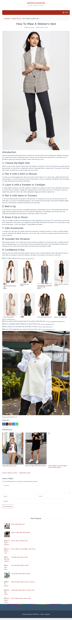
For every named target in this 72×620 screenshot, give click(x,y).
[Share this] (3, 424)
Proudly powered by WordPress (30, 614)
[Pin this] (10, 424)
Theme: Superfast (45, 614)
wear (24, 473)
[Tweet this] (7, 424)
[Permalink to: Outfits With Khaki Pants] (13, 448)
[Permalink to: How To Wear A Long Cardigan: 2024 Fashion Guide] (59, 448)
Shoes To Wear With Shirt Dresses (35, 466)
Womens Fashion (12, 473)
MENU (66, 12)
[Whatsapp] (16, 424)
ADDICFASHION (36, 3)
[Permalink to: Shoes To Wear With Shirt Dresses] (36, 448)
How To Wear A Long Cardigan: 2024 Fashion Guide (57, 466)
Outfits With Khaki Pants (9, 466)
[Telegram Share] (13, 424)
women (28, 473)
